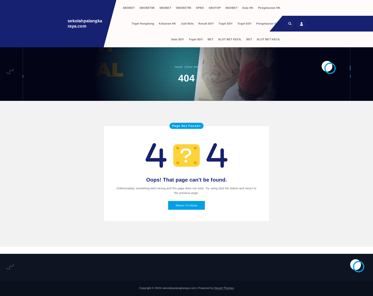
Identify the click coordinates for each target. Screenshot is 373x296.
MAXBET (232, 7)
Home (179, 66)
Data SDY (177, 39)
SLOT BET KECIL (230, 39)
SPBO (200, 7)
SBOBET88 (147, 7)
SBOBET (129, 7)
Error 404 (192, 66)
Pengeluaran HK (269, 7)
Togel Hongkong (143, 23)
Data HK (247, 7)
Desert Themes (224, 288)
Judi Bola (187, 23)
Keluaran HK (167, 23)
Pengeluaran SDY (268, 23)
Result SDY (206, 23)
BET (210, 39)
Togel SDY (225, 23)
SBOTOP (215, 7)
